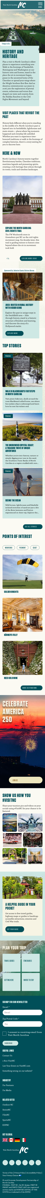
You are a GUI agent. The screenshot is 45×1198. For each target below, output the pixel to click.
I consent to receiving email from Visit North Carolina (25, 1033)
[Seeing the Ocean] (23, 493)
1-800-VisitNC (9, 1060)
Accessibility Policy (34, 1173)
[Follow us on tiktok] (38, 1162)
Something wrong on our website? (17, 1071)
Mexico (23, 1140)
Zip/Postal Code (10, 1018)
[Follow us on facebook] (12, 1162)
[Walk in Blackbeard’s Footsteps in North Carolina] (23, 381)
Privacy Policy (19, 1173)
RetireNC (7, 1109)
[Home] (15, 5)
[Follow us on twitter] (5, 1162)
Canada (11, 1140)
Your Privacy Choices (10, 1175)
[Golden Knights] (23, 575)
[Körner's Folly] (23, 618)
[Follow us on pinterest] (25, 1162)
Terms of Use (8, 1173)
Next (12, 258)
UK (5, 1140)
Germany (17, 1140)
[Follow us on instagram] (18, 1162)
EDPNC (6, 1125)
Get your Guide (12, 929)
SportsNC (7, 1120)
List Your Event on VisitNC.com (16, 1065)
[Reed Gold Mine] (23, 661)
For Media (7, 1090)
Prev (4, 258)
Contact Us (7, 1055)
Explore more (12, 333)
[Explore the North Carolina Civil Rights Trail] (23, 215)
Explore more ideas (29, 258)
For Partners (8, 1085)
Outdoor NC (8, 1104)
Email (5, 1007)
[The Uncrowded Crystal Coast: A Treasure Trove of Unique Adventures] (23, 439)
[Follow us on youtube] (31, 1162)
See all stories (31, 526)
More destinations (30, 688)
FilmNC (6, 1114)
